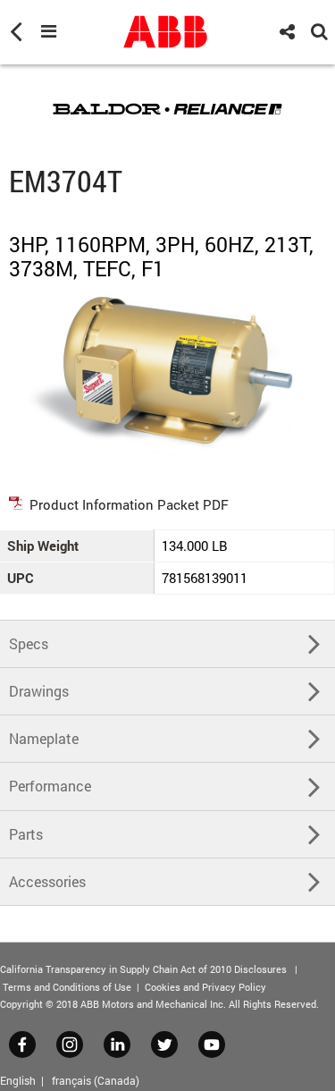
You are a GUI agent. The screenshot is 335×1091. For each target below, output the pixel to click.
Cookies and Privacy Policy (205, 987)
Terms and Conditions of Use (67, 987)
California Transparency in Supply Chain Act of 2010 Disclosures (143, 969)
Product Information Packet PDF (129, 504)
